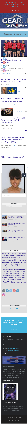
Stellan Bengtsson (13, 273)
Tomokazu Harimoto (15, 279)
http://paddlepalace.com (14, 350)
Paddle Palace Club (8, 269)
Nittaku (23, 267)
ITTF (16, 259)
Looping (5, 267)
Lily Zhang (23, 265)
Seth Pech (22, 271)
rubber (8, 271)
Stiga (20, 273)
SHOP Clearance (20, 4)
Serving (18, 271)
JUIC (9, 262)
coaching (6, 255)
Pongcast (5, 271)
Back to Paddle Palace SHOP (10, 2)
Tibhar (7, 65)
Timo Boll (23, 277)
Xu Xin (14, 282)
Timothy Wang (7, 279)
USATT (7, 106)
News (2, 84)
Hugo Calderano (20, 257)
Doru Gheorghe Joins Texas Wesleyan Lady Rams (13, 80)
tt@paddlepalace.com (13, 348)
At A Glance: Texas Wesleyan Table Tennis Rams (13, 120)
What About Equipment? (12, 157)
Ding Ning (22, 255)
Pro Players (18, 145)
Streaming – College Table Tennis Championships (13, 99)
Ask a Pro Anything (17, 253)
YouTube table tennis (21, 282)
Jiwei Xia (21, 260)
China (24, 253)
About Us (21, 2)
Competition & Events (7, 104)
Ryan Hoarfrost (13, 271)
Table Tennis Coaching (13, 275)
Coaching (4, 160)
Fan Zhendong (12, 258)
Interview (12, 260)
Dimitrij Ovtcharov (15, 255)
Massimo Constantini (16, 267)
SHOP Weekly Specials (9, 4)
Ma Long (9, 267)
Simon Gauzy (5, 273)
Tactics (19, 277)
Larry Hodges (14, 264)
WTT (9, 281)
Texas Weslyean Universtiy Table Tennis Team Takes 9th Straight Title (13, 139)
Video (11, 125)
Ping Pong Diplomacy (19, 269)
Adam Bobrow (7, 253)
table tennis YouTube (11, 277)
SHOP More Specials (14, 6)
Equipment (5, 257)
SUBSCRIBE (14, 329)
